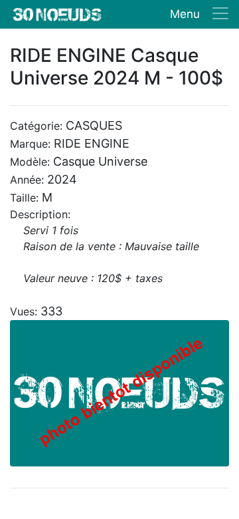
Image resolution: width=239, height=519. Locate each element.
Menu (185, 14)
